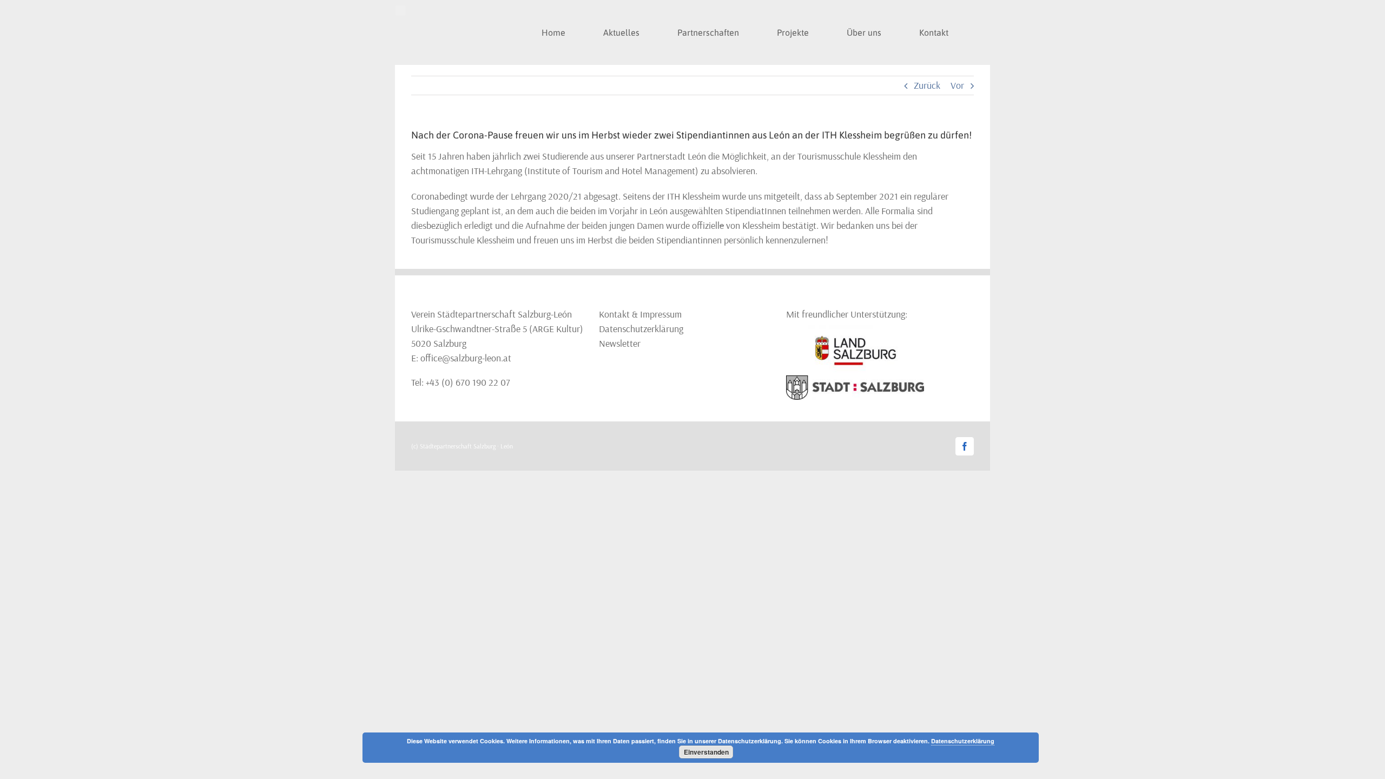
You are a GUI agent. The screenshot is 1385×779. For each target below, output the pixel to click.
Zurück (927, 85)
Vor (957, 85)
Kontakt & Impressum (640, 314)
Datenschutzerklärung (641, 328)
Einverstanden (706, 752)
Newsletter (620, 343)
